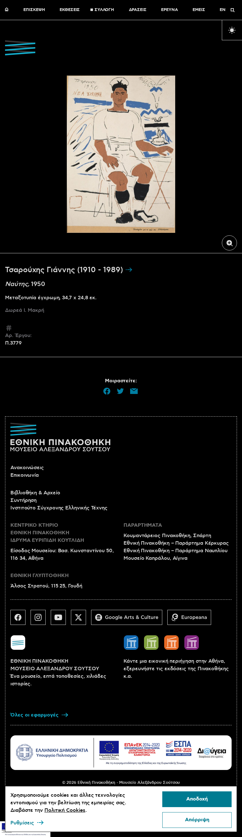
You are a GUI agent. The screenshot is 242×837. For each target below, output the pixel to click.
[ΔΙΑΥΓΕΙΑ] (212, 752)
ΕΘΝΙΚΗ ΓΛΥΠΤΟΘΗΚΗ (39, 575)
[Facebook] (20, 620)
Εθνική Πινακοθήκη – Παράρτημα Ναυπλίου (176, 551)
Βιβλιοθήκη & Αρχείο (35, 493)
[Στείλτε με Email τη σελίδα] (134, 391)
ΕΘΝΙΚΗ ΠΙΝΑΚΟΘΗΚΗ (8, 10)
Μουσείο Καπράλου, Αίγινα (155, 558)
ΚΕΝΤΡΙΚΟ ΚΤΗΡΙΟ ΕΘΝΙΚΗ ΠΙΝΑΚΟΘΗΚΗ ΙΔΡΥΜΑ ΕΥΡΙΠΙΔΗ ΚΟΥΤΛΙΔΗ (47, 533)
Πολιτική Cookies (64, 810)
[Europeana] (191, 620)
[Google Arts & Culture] (129, 620)
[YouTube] (61, 620)
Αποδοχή (197, 799)
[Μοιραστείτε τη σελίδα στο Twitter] (120, 391)
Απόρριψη (197, 820)
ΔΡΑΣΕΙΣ (138, 10)
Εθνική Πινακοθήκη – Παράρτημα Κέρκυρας (176, 543)
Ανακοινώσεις (27, 467)
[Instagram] (41, 620)
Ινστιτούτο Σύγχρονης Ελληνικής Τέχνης (58, 508)
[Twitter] (81, 620)
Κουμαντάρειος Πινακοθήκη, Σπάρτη (167, 535)
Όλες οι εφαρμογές (34, 715)
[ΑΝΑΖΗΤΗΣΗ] (232, 10)
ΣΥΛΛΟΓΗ (104, 10)
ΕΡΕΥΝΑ (169, 10)
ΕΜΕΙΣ (199, 10)
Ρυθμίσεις (22, 823)
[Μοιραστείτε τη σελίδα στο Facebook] (107, 391)
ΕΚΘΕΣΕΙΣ (70, 10)
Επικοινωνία (24, 475)
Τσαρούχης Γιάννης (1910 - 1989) (65, 270)
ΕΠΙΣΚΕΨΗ (34, 10)
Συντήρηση (23, 500)
